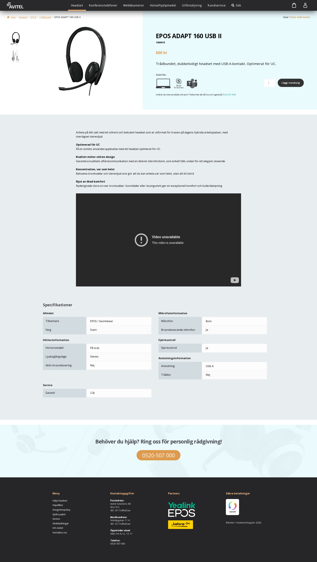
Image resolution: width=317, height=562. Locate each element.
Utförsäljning (192, 5)
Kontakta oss (60, 532)
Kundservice (217, 5)
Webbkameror (133, 5)
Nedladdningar (61, 523)
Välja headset (60, 500)
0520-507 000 (229, 94)
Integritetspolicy (61, 509)
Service (56, 518)
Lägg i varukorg (291, 82)
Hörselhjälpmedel (163, 5)
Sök (238, 5)
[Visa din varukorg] (290, 5)
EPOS (33, 17)
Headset (77, 5)
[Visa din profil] (305, 5)
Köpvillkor (58, 505)
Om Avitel (58, 527)
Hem (13, 17)
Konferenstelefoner (103, 5)
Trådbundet (45, 17)
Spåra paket (59, 514)
